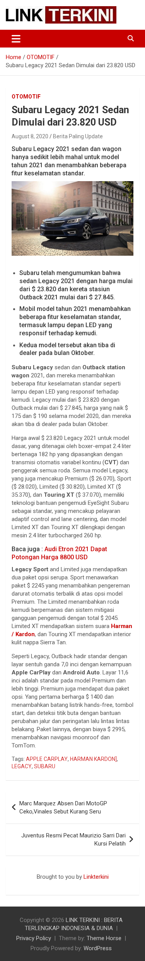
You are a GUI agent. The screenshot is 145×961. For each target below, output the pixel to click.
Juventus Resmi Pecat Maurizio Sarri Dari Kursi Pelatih (73, 839)
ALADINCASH (29, 884)
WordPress (98, 948)
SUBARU (44, 766)
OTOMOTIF (26, 96)
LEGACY (22, 766)
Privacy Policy (33, 938)
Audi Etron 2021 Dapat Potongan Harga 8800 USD (59, 553)
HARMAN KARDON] (93, 759)
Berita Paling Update (78, 136)
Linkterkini (96, 876)
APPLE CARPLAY (47, 759)
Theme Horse (104, 938)
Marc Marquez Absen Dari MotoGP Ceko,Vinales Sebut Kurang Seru (63, 807)
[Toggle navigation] (16, 39)
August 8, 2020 (30, 136)
